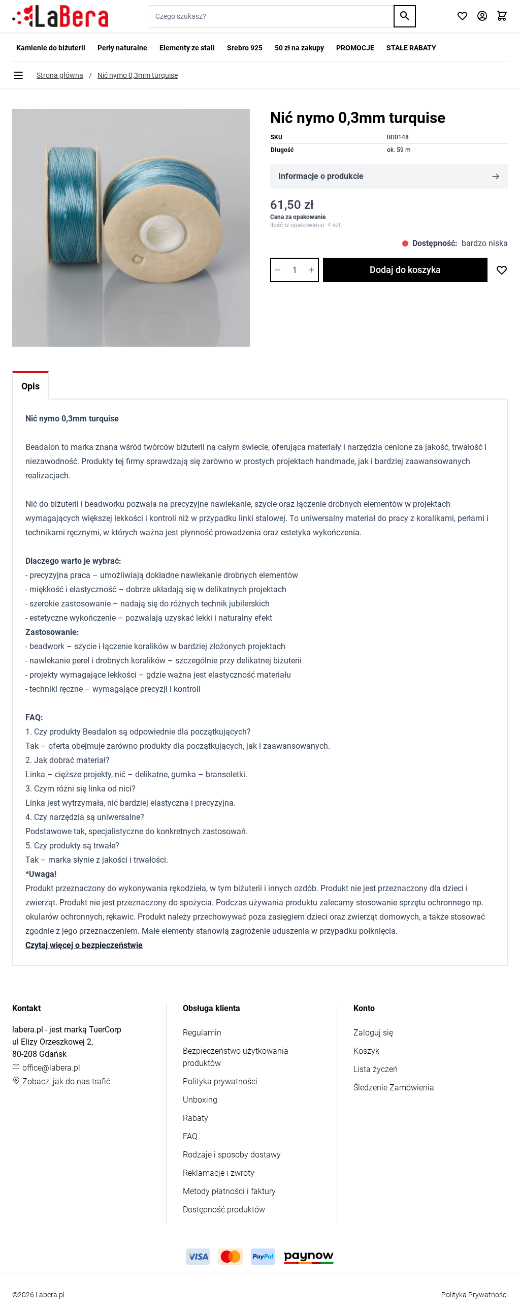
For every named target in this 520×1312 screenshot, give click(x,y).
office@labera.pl (50, 1068)
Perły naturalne (122, 48)
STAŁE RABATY (411, 48)
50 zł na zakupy (299, 48)
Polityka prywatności (220, 1081)
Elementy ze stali (187, 48)
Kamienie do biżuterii (50, 48)
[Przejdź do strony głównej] (60, 16)
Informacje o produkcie (321, 176)
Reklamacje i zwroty (218, 1173)
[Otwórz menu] (18, 75)
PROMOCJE (355, 48)
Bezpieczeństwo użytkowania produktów (235, 1057)
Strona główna (60, 75)
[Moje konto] (482, 16)
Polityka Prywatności (474, 1295)
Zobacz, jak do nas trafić (65, 1081)
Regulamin (202, 1033)
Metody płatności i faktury (229, 1191)
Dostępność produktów (224, 1209)
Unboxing (200, 1100)
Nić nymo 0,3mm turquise (138, 75)
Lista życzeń (375, 1069)
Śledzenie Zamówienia (393, 1087)
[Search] (405, 16)
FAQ (190, 1136)
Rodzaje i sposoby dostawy (232, 1155)
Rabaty (195, 1118)
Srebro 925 (245, 48)
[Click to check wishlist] (462, 16)
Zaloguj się (373, 1033)
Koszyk (366, 1051)
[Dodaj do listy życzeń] (502, 270)
